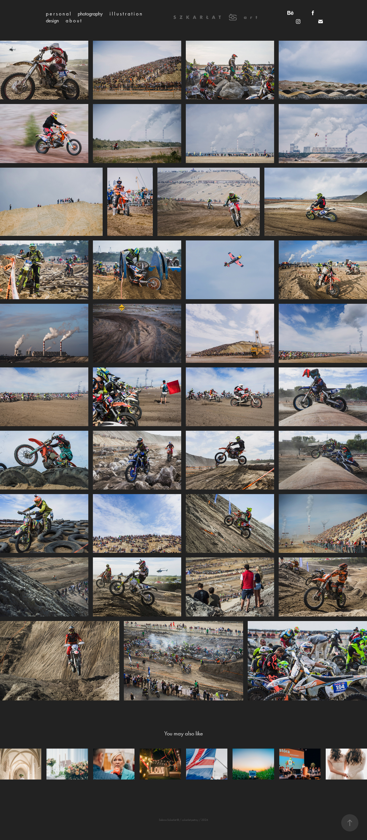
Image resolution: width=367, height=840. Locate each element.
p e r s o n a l (58, 14)
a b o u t (73, 20)
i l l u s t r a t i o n (126, 14)
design (52, 20)
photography (90, 14)
